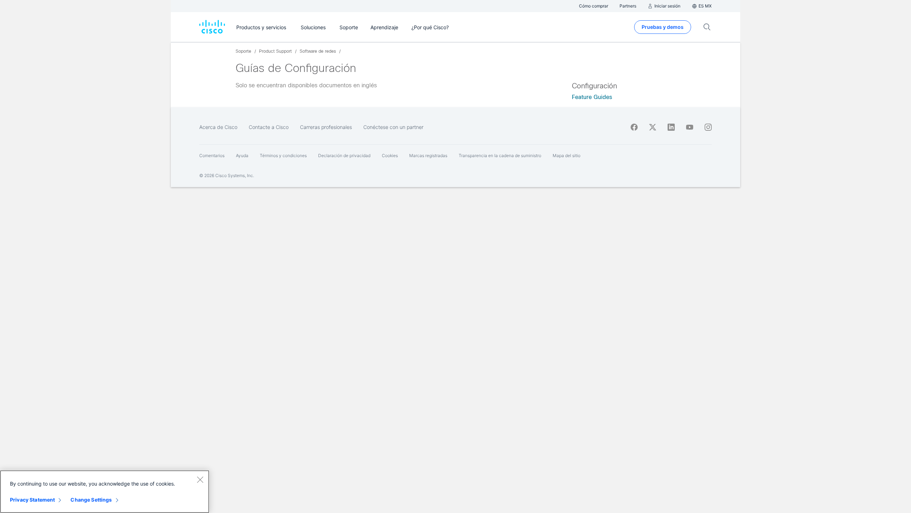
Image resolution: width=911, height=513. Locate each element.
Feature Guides (592, 97)
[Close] (200, 479)
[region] (104, 491)
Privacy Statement (32, 500)
